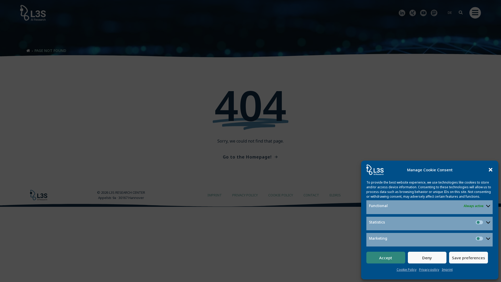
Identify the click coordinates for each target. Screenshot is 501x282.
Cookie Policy (406, 269)
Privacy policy (429, 269)
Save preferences (468, 257)
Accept (385, 257)
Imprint (447, 269)
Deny (427, 257)
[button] (490, 169)
